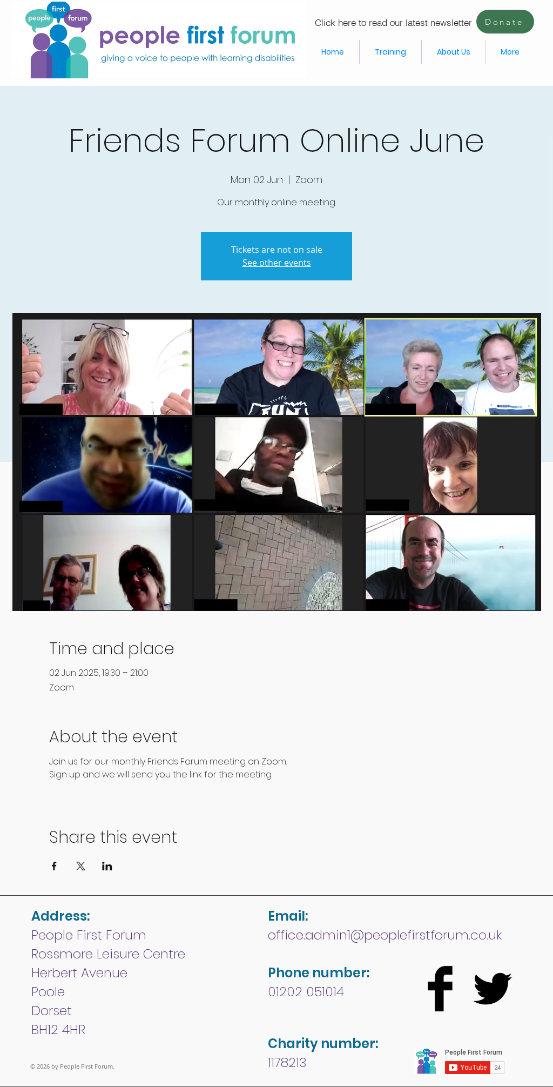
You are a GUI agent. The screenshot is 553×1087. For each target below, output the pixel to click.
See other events (276, 263)
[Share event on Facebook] (54, 866)
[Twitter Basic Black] (492, 988)
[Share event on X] (81, 866)
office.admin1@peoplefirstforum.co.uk (385, 935)
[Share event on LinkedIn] (107, 866)
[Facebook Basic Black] (440, 988)
